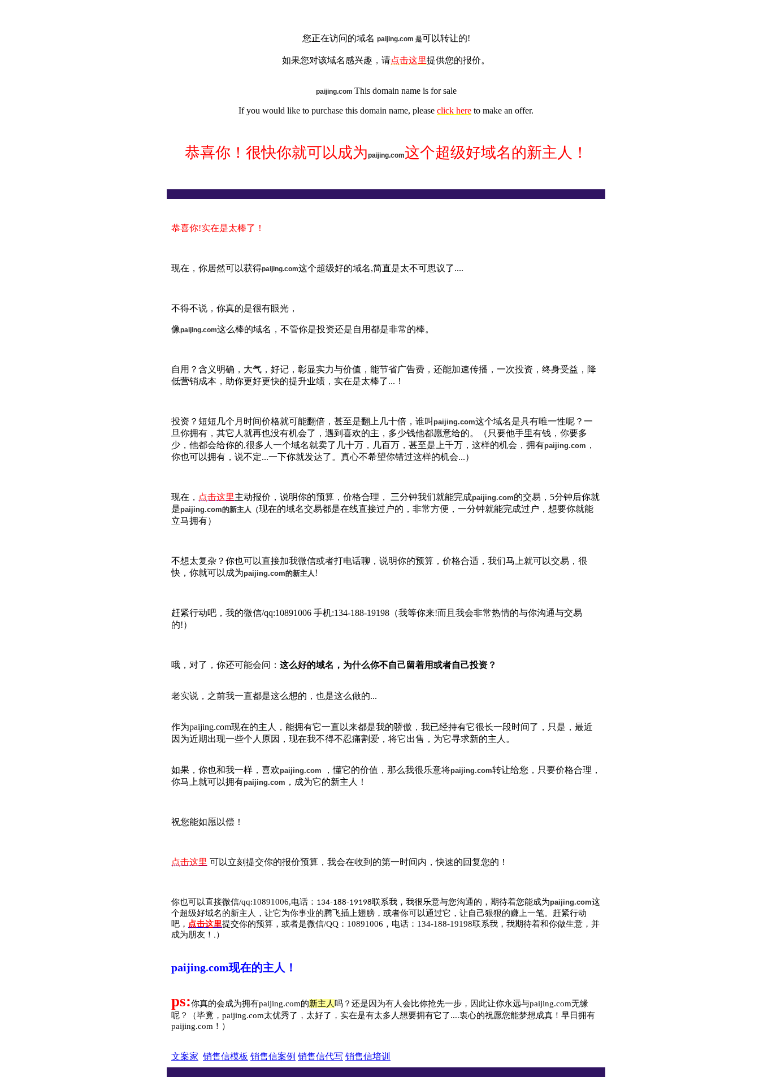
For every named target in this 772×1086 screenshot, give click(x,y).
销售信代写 (320, 1056)
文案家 (184, 1056)
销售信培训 (368, 1056)
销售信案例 (273, 1056)
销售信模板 (225, 1056)
